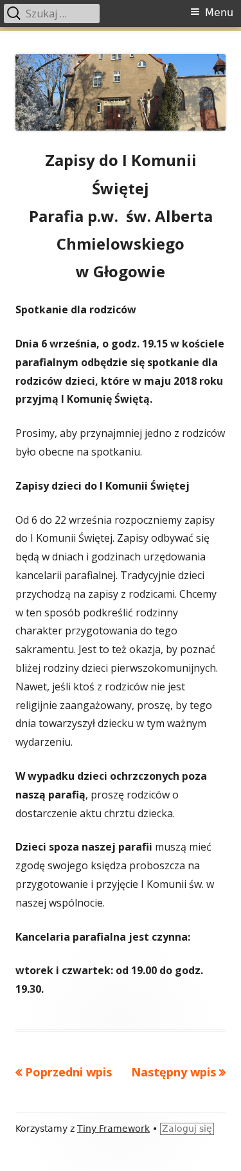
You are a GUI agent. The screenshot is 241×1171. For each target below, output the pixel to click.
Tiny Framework (113, 1128)
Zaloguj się (187, 1128)
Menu (219, 12)
